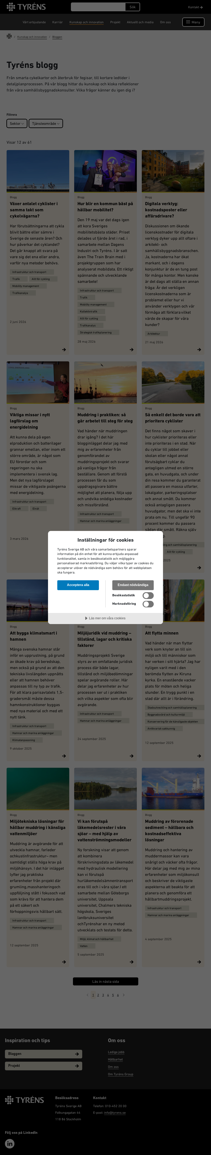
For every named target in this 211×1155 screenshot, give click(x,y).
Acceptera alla (78, 585)
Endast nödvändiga (133, 585)
